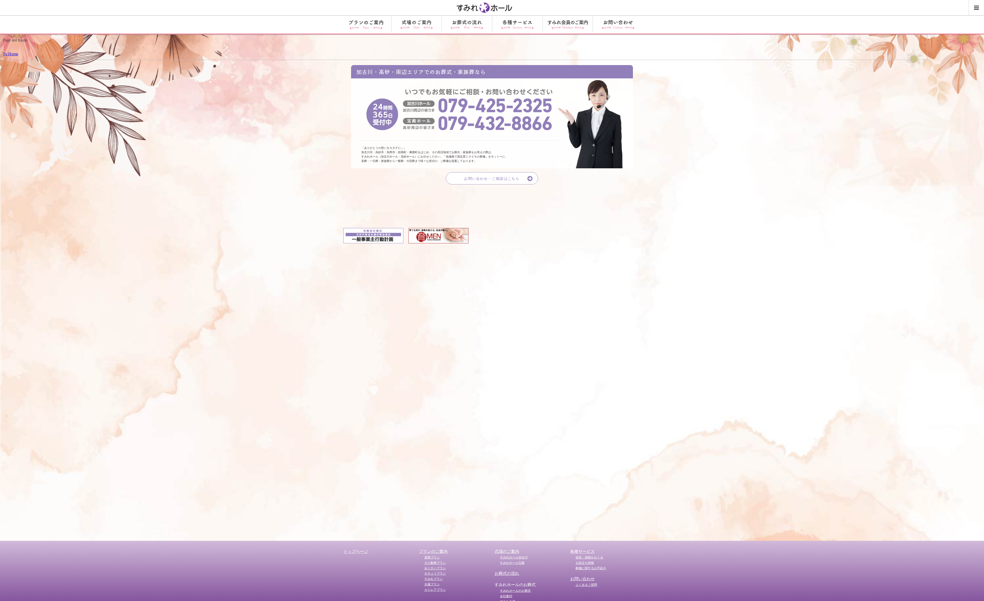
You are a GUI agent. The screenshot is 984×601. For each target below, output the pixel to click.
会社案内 (506, 596)
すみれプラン (433, 579)
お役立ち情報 (585, 563)
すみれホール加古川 (514, 557)
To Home (10, 54)
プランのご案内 (433, 551)
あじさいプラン (435, 568)
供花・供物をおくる (589, 557)
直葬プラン (432, 557)
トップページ (355, 551)
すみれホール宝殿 (512, 563)
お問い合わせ (582, 579)
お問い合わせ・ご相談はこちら (491, 179)
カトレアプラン (435, 590)
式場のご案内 (507, 551)
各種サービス (582, 551)
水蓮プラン (432, 584)
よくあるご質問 (586, 585)
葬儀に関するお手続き (591, 568)
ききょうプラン (435, 573)
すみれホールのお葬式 (515, 591)
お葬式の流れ (507, 573)
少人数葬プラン (435, 563)
